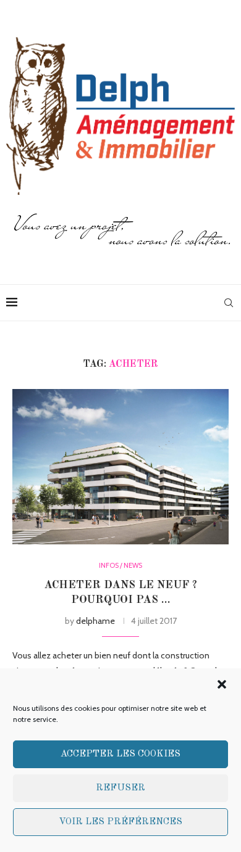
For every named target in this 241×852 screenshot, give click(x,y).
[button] (222, 684)
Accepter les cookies (120, 754)
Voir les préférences (120, 822)
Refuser (120, 788)
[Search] (228, 303)
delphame (95, 620)
